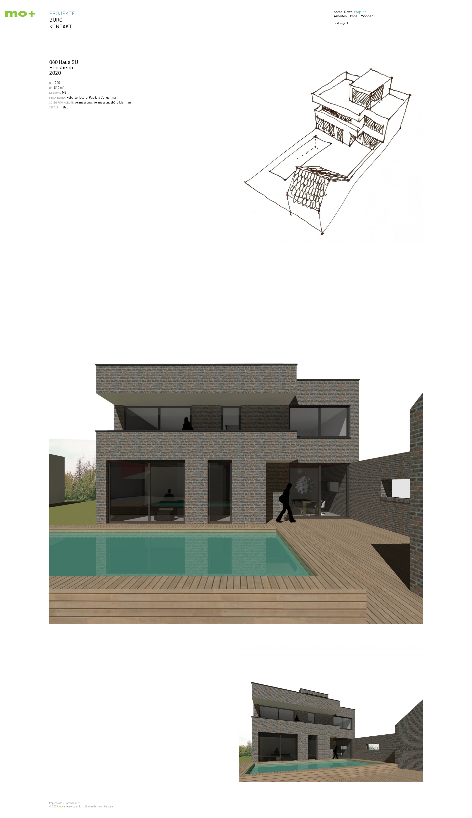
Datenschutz (72, 802)
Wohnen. (367, 16)
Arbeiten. (341, 16)
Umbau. (355, 16)
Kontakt (60, 26)
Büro (56, 19)
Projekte (62, 13)
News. (349, 12)
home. (339, 12)
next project (341, 23)
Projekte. (360, 12)
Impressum (55, 802)
